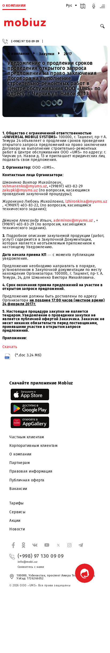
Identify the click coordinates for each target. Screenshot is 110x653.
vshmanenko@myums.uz (24, 186)
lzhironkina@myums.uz (86, 201)
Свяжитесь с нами (31, 567)
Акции (14, 520)
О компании (20, 454)
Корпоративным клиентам (33, 445)
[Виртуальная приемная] (93, 7)
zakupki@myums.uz (20, 190)
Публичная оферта (26, 480)
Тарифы (16, 503)
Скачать (9, 347)
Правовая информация (31, 471)
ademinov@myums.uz (73, 220)
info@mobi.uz (27, 562)
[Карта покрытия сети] (82, 7)
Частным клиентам (26, 437)
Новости (17, 529)
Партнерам (19, 463)
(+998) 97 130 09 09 (25, 41)
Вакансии (18, 488)
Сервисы (17, 512)
